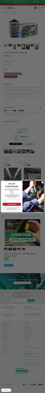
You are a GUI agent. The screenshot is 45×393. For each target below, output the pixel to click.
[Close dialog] (42, 182)
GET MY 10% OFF (11, 204)
